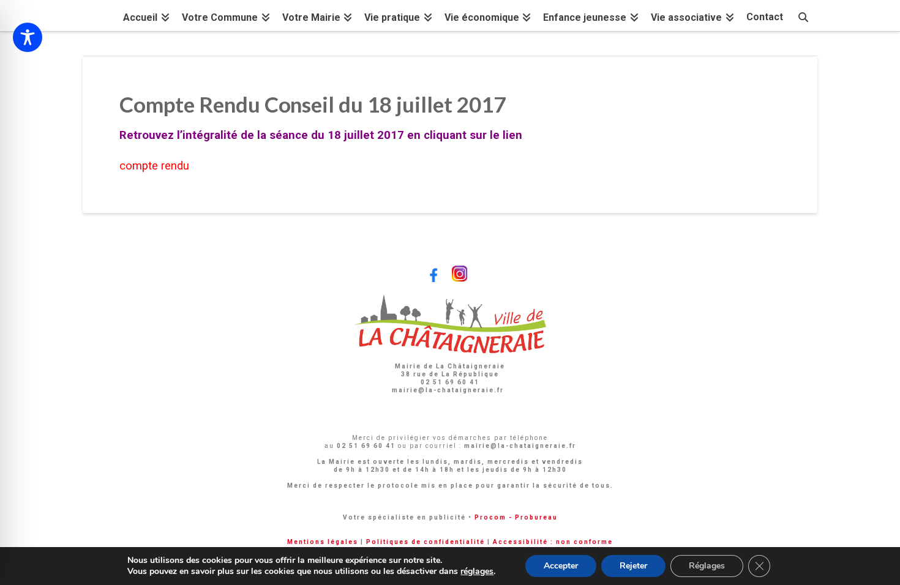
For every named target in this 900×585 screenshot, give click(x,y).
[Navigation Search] (803, 15)
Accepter (561, 566)
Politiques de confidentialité (425, 541)
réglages (476, 571)
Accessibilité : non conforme (553, 541)
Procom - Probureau (516, 517)
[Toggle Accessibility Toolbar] (27, 37)
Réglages (707, 566)
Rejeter (633, 566)
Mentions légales (322, 541)
